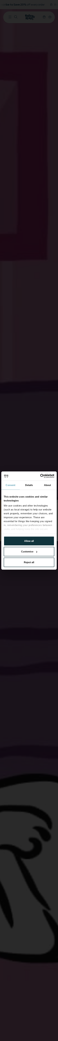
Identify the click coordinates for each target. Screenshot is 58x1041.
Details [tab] (29, 485)
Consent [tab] (10, 485)
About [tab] (47, 485)
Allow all (29, 540)
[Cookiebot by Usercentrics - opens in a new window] (41, 476)
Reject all (29, 562)
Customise (27, 551)
